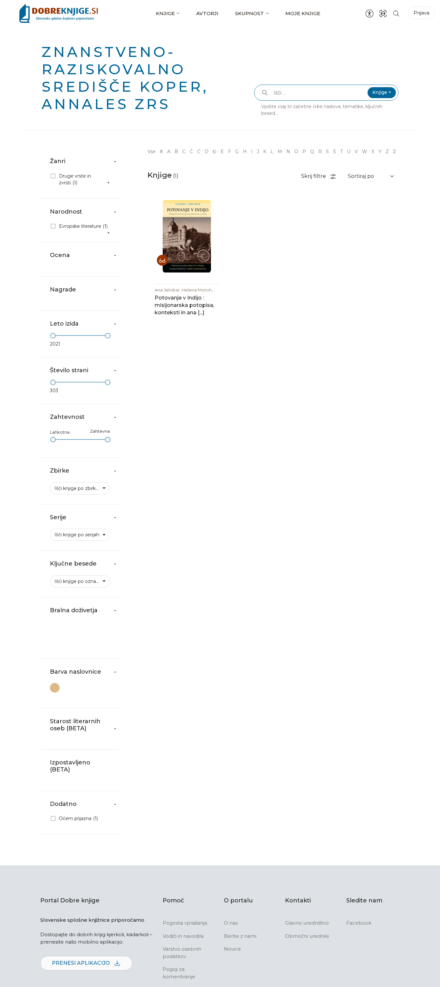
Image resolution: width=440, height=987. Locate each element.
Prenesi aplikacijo (81, 963)
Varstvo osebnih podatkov (182, 952)
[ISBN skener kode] (383, 13)
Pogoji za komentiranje (179, 973)
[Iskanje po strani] (396, 13)
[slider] (53, 335)
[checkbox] (80, 179)
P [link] (304, 151)
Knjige (165, 13)
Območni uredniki (307, 936)
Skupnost (249, 13)
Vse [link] (152, 151)
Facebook (358, 923)
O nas (231, 923)
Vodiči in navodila (183, 936)
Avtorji (207, 13)
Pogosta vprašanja (185, 923)
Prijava (421, 13)
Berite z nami (240, 936)
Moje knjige (302, 13)
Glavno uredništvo (307, 923)
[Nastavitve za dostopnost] (369, 13)
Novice (232, 949)
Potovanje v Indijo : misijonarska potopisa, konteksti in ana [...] (184, 305)
